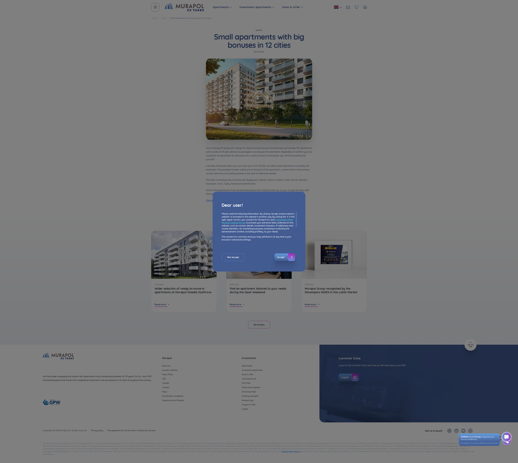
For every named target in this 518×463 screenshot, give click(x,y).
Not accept (233, 257)
